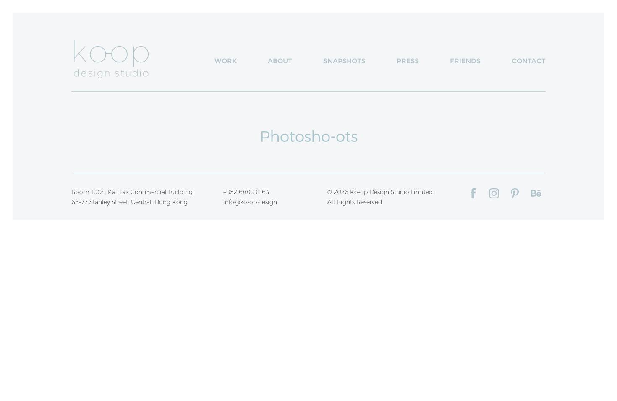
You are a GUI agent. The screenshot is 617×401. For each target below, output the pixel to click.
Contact (529, 61)
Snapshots (344, 61)
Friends (465, 61)
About (280, 61)
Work (225, 61)
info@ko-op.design (250, 202)
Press (408, 61)
